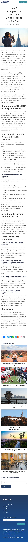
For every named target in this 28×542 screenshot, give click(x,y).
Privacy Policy (6, 506)
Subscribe (21, 524)
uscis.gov (13, 535)
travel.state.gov (6, 535)
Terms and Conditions (8, 504)
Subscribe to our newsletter (9, 517)
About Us (5, 510)
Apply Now (6, 486)
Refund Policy (6, 508)
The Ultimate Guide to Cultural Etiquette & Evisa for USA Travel (14, 428)
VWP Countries (13, 117)
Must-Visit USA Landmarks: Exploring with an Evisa (14, 406)
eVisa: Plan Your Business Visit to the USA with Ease (14, 450)
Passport (3, 480)
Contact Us (5, 512)
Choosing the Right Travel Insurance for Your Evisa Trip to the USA (14, 364)
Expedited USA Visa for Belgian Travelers (14, 385)
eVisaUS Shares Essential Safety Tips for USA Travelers (14, 472)
